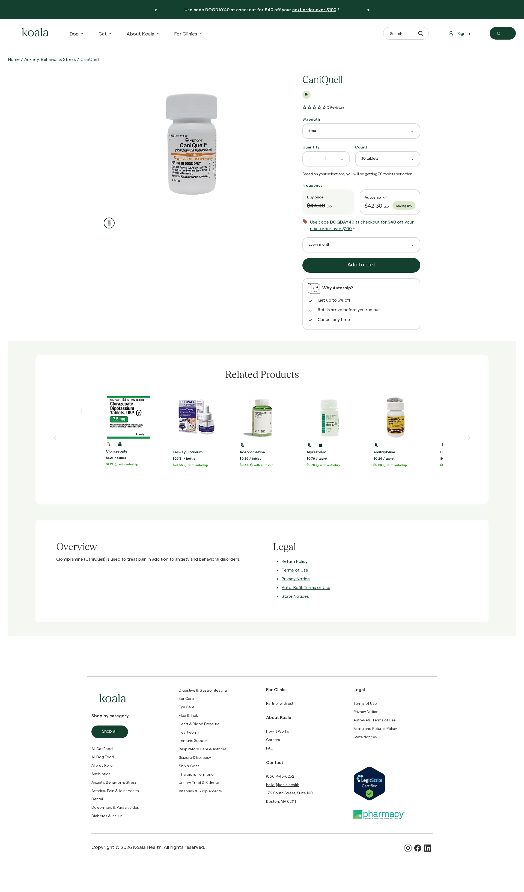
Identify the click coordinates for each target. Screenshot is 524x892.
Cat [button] (103, 33)
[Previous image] (54, 438)
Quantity (310, 147)
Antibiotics (100, 773)
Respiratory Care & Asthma (202, 749)
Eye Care (186, 706)
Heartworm (189, 732)
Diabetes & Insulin (107, 815)
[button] (323, 107)
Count (361, 147)
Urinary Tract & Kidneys (199, 782)
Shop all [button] (110, 732)
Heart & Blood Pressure (199, 723)
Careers (273, 739)
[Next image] (469, 438)
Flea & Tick (188, 715)
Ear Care (186, 698)
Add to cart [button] (361, 265)
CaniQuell (90, 59)
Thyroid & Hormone (196, 774)
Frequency (312, 185)
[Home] (34, 33)
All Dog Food (102, 756)
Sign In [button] (463, 33)
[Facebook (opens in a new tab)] (418, 848)
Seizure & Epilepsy (195, 757)
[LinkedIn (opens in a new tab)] (428, 848)
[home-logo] (34, 33)
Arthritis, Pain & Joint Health (115, 790)
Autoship (373, 197)
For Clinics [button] (185, 33)
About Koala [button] (140, 33)
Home (14, 59)
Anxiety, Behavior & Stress (50, 59)
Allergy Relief (102, 765)
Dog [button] (74, 33)
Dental (97, 798)
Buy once (315, 197)
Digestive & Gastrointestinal (203, 690)
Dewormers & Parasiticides (115, 807)
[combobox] (361, 131)
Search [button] (396, 33)
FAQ (269, 748)
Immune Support (194, 740)
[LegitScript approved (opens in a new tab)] (393, 783)
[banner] (262, 9)
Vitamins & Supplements (200, 791)
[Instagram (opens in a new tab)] (408, 848)
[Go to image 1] (109, 223)
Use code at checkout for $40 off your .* (262, 9)
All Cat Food (102, 748)
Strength (311, 119)
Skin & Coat (189, 765)
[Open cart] (503, 33)
